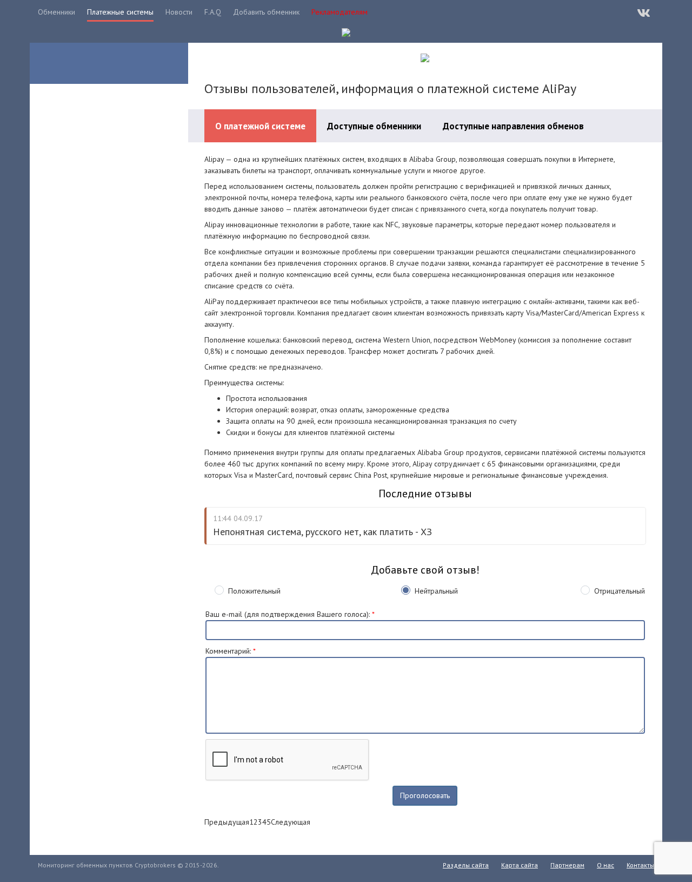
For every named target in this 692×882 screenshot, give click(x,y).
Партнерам (567, 865)
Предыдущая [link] (226, 822)
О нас (605, 865)
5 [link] (269, 822)
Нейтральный (436, 591)
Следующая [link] (290, 822)
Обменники (56, 12)
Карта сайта (519, 865)
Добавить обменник (266, 12)
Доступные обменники (374, 126)
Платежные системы (120, 12)
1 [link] (251, 822)
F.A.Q (212, 12)
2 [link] (256, 822)
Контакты (640, 865)
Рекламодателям (339, 12)
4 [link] (264, 822)
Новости (178, 12)
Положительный (254, 591)
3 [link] (260, 822)
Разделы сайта (466, 865)
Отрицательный (619, 591)
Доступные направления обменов (513, 126)
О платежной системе (260, 126)
